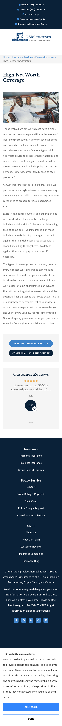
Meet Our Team (31, 539)
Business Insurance (31, 462)
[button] (31, 49)
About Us (31, 532)
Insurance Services (22, 57)
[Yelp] (31, 620)
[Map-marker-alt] (16, 620)
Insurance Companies (31, 553)
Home (6, 57)
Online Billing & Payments (31, 494)
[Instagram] (38, 620)
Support (31, 487)
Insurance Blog (31, 561)
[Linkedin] (45, 620)
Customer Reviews (31, 546)
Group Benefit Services (31, 470)
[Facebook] (23, 620)
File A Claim (31, 501)
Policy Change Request (31, 508)
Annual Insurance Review (31, 515)
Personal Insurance (45, 57)
